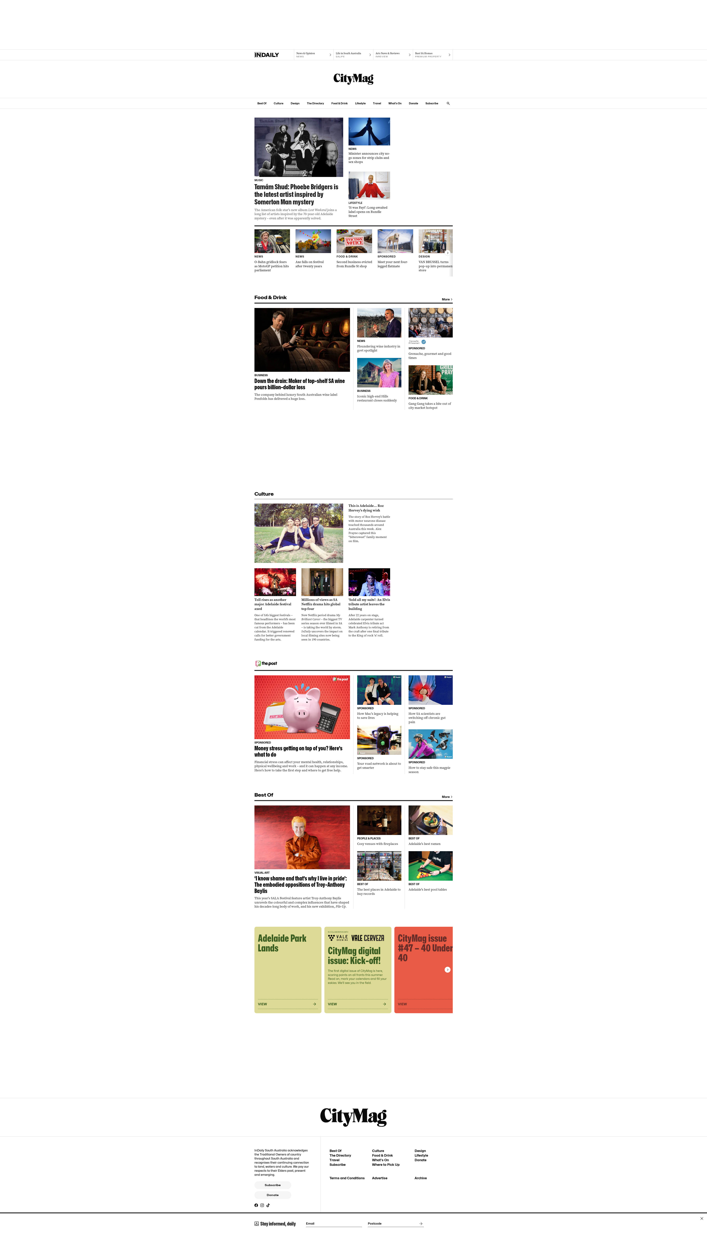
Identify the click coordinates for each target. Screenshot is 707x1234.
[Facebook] (256, 1205)
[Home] (274, 55)
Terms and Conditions (347, 1178)
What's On (395, 103)
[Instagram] (262, 1205)
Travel (377, 103)
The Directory (315, 103)
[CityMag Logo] (353, 79)
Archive (421, 1178)
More (446, 299)
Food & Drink (339, 103)
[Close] (702, 1218)
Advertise (379, 1178)
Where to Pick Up (386, 1165)
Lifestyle (360, 103)
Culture (278, 103)
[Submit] (420, 1223)
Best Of (261, 103)
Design (295, 103)
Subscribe (431, 103)
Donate (413, 103)
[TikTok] (268, 1205)
